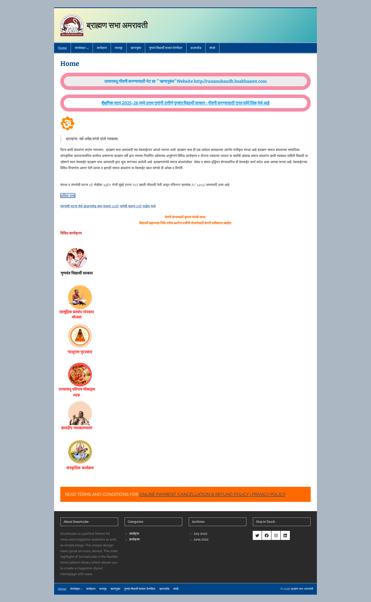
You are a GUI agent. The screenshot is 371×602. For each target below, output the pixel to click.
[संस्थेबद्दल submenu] (88, 48)
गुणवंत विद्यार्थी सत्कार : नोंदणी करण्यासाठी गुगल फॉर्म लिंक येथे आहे (222, 103)
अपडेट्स (134, 533)
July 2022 (200, 533)
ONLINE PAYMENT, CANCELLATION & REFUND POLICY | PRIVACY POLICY (212, 494)
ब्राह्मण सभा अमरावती (117, 25)
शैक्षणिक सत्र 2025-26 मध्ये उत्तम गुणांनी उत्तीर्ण (137, 103)
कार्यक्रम (134, 539)
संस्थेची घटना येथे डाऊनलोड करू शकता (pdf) (89, 206)
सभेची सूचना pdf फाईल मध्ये (138, 206)
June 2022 (200, 539)
